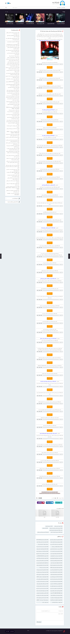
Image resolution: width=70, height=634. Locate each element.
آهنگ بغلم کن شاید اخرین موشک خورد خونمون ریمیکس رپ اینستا (42, 542)
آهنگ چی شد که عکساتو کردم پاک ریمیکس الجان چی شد (56, 569)
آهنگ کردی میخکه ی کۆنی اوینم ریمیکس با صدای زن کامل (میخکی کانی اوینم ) (42, 583)
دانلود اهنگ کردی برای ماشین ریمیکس (43, 532)
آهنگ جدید (59, 7)
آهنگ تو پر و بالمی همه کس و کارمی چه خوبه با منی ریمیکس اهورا (42, 581)
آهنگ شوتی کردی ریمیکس (58, 526)
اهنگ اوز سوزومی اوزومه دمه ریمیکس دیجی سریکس (56, 597)
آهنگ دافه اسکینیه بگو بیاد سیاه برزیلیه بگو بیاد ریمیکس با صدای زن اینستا (42, 549)
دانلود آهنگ (49, 67)
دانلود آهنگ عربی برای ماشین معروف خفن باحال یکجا (48, 381)
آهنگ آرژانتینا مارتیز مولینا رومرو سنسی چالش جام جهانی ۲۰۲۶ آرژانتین (56, 553)
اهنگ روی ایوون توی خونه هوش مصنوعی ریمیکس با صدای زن (56, 542)
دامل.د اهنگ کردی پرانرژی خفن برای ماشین (56, 530)
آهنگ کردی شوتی (45, 528)
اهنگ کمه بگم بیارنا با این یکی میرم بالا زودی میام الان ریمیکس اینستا (42, 569)
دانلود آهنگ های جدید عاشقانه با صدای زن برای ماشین (48, 278)
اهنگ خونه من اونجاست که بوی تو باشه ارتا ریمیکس (42, 574)
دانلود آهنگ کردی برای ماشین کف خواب (56, 532)
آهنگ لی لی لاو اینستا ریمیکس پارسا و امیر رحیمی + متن (42, 586)
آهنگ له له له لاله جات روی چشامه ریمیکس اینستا (56, 576)
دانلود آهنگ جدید (55, 2)
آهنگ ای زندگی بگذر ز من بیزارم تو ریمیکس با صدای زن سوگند (42, 551)
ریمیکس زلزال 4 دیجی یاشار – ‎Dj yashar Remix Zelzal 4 (42, 600)
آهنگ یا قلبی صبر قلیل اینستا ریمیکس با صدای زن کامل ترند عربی (42, 593)
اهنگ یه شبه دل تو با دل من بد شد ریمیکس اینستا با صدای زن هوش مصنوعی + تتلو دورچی (42, 588)
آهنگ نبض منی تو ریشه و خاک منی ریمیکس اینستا (56, 544)
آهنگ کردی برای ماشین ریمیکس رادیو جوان (56, 528)
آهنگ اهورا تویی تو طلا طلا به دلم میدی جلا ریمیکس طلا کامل (56, 583)
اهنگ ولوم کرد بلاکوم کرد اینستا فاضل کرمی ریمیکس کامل (56, 600)
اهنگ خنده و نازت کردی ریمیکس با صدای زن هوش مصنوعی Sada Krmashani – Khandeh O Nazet (42, 597)
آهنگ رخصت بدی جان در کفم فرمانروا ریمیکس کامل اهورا (56, 556)
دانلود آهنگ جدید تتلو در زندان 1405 (14, 110)
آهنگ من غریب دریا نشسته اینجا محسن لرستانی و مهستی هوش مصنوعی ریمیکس (56, 549)
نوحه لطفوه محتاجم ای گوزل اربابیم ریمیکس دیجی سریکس (42, 563)
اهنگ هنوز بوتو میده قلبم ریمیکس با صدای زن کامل (42, 579)
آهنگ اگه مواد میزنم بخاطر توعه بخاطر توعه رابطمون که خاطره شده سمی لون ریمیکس (56, 574)
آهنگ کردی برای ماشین (49, 526)
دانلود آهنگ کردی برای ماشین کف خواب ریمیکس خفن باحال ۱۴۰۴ (51, 31)
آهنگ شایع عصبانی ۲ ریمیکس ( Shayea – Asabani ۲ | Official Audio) (42, 576)
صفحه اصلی (63, 7)
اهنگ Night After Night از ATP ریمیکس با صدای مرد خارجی (56, 593)
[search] (6, 8)
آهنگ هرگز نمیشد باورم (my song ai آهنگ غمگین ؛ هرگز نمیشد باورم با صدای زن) (42, 539)
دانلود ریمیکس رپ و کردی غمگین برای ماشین (48, 185)
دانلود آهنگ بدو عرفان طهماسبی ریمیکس (13, 57)
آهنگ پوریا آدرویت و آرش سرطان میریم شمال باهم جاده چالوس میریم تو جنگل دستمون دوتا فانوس (56, 590)
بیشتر (7, 11)
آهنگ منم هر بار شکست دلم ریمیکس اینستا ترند (42, 595)
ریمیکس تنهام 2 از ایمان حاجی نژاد (43, 544)
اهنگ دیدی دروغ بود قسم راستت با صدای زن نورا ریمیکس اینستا (42, 590)
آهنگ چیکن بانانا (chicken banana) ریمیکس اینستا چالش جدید (42, 556)
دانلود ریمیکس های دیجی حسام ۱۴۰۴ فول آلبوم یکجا (49, 492)
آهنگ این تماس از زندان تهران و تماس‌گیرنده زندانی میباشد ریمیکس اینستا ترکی (56, 565)
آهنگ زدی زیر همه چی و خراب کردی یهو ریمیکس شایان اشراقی (42, 553)
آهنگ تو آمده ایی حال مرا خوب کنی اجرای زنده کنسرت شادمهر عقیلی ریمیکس (56, 579)
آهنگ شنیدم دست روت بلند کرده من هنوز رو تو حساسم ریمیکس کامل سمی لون (42, 546)
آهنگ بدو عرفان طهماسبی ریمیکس (57, 546)
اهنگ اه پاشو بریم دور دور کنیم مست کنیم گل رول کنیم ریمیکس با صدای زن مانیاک (56, 551)
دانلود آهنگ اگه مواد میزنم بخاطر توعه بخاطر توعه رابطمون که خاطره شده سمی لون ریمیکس (12, 123)
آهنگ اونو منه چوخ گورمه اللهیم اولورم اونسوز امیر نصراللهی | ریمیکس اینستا (56, 558)
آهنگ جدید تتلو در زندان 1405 (44, 567)
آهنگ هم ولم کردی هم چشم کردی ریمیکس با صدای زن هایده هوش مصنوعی (56, 581)
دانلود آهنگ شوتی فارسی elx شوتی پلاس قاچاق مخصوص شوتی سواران (49, 40)
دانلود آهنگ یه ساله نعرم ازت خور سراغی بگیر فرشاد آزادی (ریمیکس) (50, 493)
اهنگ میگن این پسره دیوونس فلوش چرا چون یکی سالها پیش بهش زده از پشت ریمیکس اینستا (56, 586)
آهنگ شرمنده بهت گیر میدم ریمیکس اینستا (42, 572)
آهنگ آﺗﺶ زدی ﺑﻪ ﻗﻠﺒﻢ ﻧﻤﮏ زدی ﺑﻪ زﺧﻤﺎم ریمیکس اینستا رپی (42, 560)
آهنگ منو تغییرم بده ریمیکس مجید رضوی (56, 539)
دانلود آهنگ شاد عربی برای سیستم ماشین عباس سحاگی (48, 338)
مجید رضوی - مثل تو (45, 602)
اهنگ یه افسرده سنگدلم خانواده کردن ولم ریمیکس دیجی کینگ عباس (56, 572)
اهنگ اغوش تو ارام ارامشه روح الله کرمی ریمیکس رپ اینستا (42, 558)
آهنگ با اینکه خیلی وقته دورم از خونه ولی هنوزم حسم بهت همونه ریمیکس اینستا (56, 560)
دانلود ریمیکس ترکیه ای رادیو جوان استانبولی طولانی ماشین (48, 433)
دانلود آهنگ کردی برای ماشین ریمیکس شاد (48, 109)
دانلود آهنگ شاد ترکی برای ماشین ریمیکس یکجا (48, 228)
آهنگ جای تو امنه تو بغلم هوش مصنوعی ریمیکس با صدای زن (42, 565)
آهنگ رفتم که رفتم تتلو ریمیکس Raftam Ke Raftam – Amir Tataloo (56, 567)
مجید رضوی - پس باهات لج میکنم (57, 602)
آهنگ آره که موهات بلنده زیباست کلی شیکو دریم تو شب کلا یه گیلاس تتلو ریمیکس (56, 563)
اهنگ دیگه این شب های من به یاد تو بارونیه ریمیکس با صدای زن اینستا (56, 588)
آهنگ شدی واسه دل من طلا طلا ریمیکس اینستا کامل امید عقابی (56, 595)
